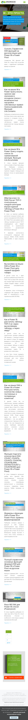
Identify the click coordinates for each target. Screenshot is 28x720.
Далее (8, 642)
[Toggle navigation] (24, 2)
